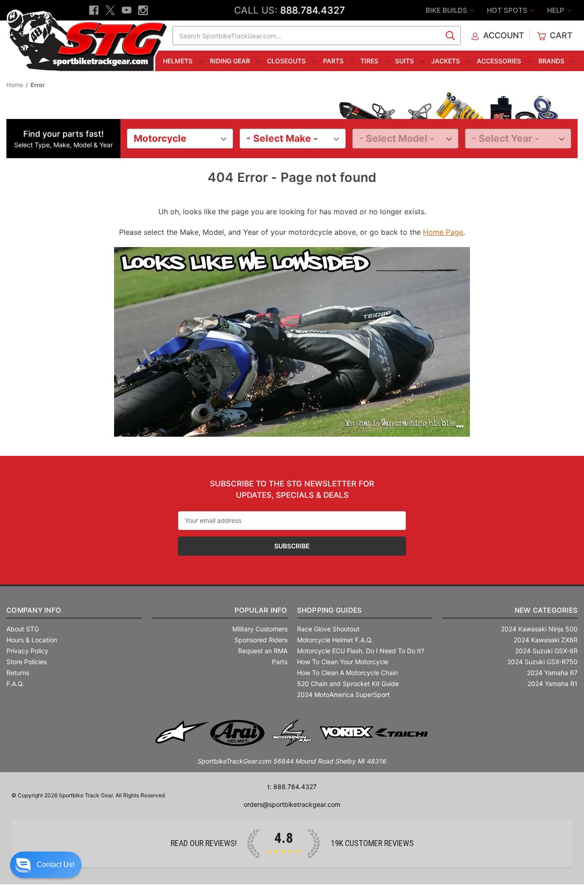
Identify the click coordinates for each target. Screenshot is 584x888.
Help (556, 10)
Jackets (446, 61)
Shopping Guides (329, 610)
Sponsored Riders (261, 640)
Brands (552, 61)
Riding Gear (231, 61)
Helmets (178, 61)
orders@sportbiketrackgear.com (292, 804)
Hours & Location (31, 640)
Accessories (500, 61)
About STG (22, 629)
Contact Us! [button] (55, 864)
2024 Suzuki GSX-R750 (542, 662)
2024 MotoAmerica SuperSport (343, 694)
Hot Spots (508, 10)
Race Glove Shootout (328, 629)
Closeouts (287, 61)
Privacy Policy (27, 651)
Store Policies (26, 662)
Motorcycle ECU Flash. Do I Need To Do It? (360, 651)
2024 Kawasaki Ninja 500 (539, 629)
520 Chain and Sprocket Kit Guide (348, 683)
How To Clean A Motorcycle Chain (347, 672)
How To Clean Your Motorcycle (342, 662)
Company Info (33, 610)
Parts (334, 61)
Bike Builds (447, 10)
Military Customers (259, 629)
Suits (405, 61)
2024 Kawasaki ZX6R (546, 640)
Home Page (443, 232)
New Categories (546, 610)
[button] (46, 865)
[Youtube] (126, 10)
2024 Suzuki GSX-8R (546, 651)
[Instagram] (143, 10)
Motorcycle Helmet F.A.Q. (335, 640)
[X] (110, 10)
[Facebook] (94, 10)
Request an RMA (262, 651)
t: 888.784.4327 (292, 786)
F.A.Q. (15, 683)
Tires (370, 61)
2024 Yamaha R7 (552, 672)
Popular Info (261, 610)
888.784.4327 (312, 10)
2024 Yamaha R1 (552, 683)
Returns (17, 672)
